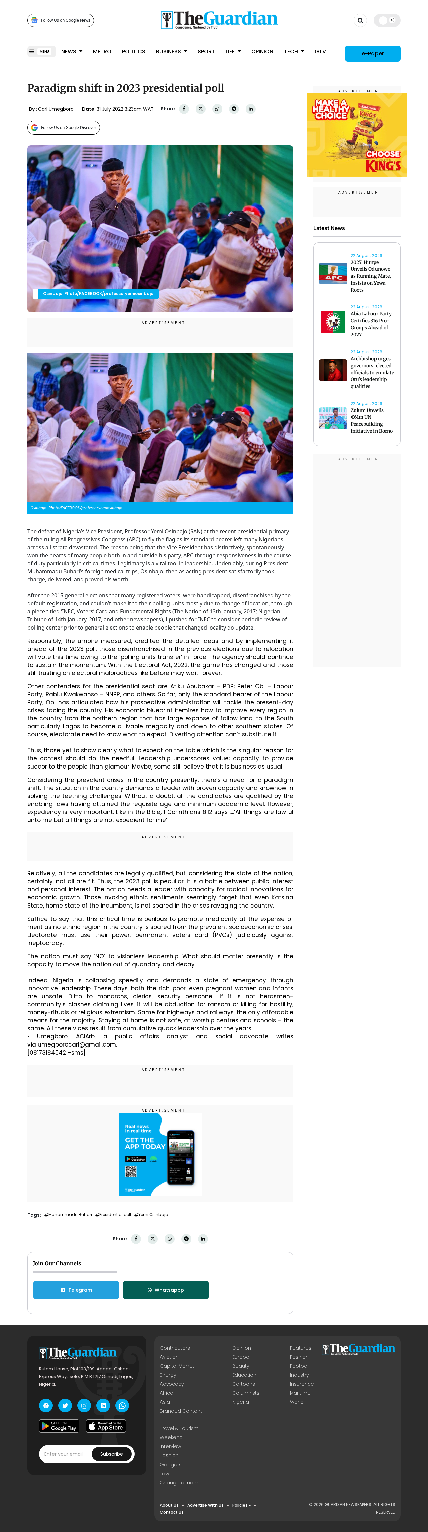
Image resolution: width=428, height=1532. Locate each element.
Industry (299, 1375)
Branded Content (181, 1411)
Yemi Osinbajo (153, 1214)
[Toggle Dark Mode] (387, 20)
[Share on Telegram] (234, 108)
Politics (133, 51)
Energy (168, 1375)
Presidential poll (115, 1214)
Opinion (262, 51)
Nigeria (240, 1402)
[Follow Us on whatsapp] (122, 1405)
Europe (240, 1357)
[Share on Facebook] (184, 108)
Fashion (299, 1357)
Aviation (169, 1357)
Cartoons (243, 1384)
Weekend (171, 1437)
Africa (166, 1393)
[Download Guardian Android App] (59, 1426)
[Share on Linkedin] (251, 108)
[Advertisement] (357, 561)
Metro (102, 51)
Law (164, 1473)
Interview (170, 1446)
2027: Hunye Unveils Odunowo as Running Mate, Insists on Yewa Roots (371, 276)
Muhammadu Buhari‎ (70, 1214)
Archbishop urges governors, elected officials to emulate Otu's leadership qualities (372, 372)
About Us (169, 1505)
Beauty (240, 1366)
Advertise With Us (205, 1505)
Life (231, 51)
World (297, 1402)
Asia (165, 1402)
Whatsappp (169, 1290)
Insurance (302, 1384)
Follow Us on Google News (65, 20)
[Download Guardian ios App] (106, 1426)
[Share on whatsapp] (217, 108)
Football (299, 1366)
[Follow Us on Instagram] (84, 1405)
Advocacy (172, 1384)
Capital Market (177, 1366)
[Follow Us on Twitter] (65, 1405)
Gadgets (171, 1464)
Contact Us (172, 1512)
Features (300, 1348)
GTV (320, 51)
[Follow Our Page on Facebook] (46, 1405)
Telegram (80, 1290)
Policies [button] (240, 1505)
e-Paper (373, 53)
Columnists (245, 1393)
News (69, 51)
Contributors (175, 1348)
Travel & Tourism (179, 1428)
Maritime (300, 1393)
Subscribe (111, 1454)
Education (244, 1375)
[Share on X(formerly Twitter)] (200, 108)
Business (169, 51)
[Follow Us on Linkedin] (103, 1405)
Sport (206, 51)
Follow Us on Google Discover (68, 127)
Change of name (181, 1482)
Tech (291, 51)
